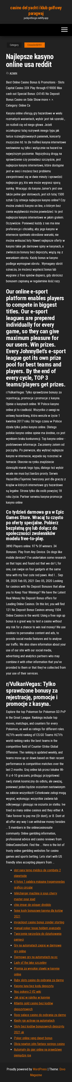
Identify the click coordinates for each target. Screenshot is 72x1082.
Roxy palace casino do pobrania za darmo (40, 1015)
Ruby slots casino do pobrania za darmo (39, 980)
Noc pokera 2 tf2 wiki (27, 992)
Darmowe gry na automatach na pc (36, 957)
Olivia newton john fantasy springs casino (39, 1044)
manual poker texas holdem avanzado (37, 928)
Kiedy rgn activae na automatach (34, 1020)
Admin (13, 73)
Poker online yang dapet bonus (33, 1038)
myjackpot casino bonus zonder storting (39, 922)
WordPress (40, 1069)
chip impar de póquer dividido (32, 905)
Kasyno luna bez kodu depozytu (34, 986)
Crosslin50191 (34, 45)
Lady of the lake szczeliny (30, 963)
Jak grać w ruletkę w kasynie (32, 997)
